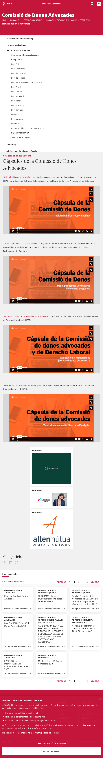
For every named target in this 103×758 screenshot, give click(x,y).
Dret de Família (18, 78)
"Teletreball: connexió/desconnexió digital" (22, 385)
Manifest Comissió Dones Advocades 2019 (50, 662)
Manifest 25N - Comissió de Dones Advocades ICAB (17, 624)
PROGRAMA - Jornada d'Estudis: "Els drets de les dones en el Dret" (50, 599)
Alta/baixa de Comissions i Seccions (22, 151)
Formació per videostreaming (19, 38)
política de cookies (50, 732)
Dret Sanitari (17, 110)
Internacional (17, 119)
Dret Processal (17, 105)
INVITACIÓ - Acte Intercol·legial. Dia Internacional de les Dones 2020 (16, 665)
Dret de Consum (18, 73)
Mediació (15, 123)
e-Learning (11, 144)
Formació (14, 20)
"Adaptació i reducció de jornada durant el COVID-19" (27, 316)
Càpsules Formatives (80, 20)
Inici (4, 20)
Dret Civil (15, 64)
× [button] (100, 698)
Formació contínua (33, 20)
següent (95, 582)
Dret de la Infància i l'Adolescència (26, 82)
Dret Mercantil (17, 96)
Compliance (16, 59)
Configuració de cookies (51, 743)
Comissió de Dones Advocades (25, 55)
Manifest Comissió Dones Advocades (16, 597)
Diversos (15, 114)
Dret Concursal (18, 68)
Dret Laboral (16, 91)
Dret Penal (16, 100)
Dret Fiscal (16, 87)
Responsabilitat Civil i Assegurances (27, 128)
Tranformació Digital (20, 137)
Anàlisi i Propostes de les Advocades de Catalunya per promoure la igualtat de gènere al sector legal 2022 (85, 600)
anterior (61, 582)
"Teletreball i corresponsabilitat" (17, 177)
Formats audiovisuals (56, 20)
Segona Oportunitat (20, 132)
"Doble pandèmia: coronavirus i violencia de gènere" (27, 243)
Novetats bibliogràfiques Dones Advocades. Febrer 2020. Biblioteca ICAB (84, 628)
